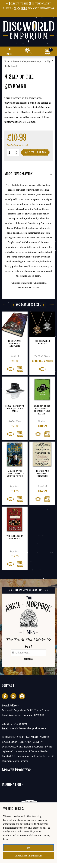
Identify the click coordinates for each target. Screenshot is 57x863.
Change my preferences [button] (29, 855)
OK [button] (28, 847)
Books (16, 61)
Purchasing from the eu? (17, 145)
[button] (18, 369)
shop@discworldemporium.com (28, 728)
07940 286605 (19, 723)
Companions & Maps (31, 61)
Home (7, 61)
